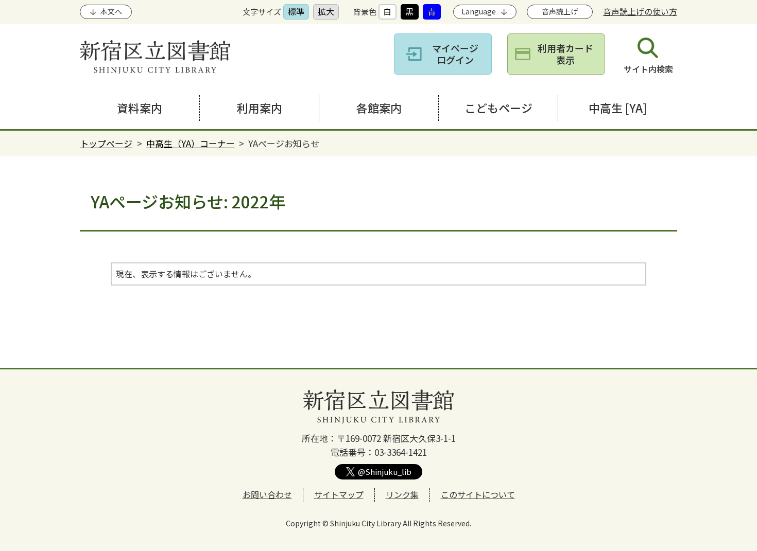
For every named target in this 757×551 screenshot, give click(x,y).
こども (498, 107)
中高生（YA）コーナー (190, 143)
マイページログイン (455, 53)
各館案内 (379, 107)
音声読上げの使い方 (640, 11)
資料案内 (139, 107)
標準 (296, 11)
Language (478, 11)
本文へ (111, 11)
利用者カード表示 (565, 53)
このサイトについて (478, 494)
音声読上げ (560, 11)
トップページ (106, 143)
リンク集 (402, 494)
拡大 (326, 11)
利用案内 (259, 107)
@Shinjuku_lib (384, 471)
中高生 (618, 107)
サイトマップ (339, 494)
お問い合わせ (267, 494)
